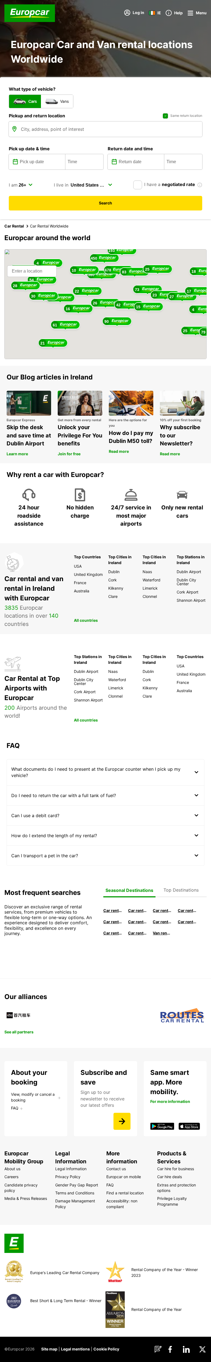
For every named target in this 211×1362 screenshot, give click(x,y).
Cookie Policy (106, 1349)
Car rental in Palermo (137, 921)
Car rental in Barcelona (137, 910)
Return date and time (130, 148)
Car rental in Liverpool (187, 921)
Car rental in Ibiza (112, 921)
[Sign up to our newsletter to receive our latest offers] (122, 1121)
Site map (49, 1349)
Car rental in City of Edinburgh (112, 933)
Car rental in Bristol (137, 933)
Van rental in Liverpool (162, 933)
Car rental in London (162, 921)
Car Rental (14, 226)
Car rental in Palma (187, 910)
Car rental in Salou (162, 910)
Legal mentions (75, 1349)
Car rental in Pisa (112, 910)
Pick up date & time (29, 148)
